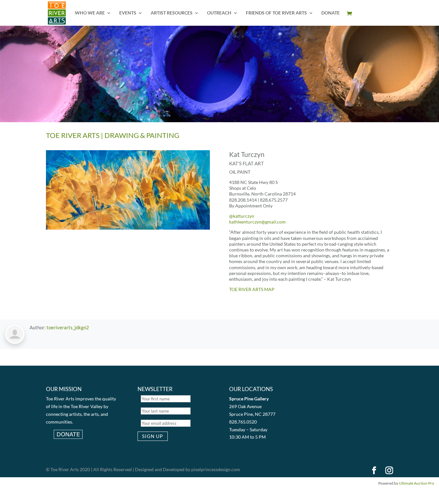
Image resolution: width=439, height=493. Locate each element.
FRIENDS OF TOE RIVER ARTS (276, 13)
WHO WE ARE (90, 13)
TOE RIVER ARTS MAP (251, 289)
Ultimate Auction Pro (416, 483)
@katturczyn (241, 216)
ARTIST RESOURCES (172, 13)
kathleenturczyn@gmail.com (257, 221)
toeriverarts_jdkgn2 (68, 327)
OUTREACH (219, 13)
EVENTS (127, 13)
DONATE (330, 13)
